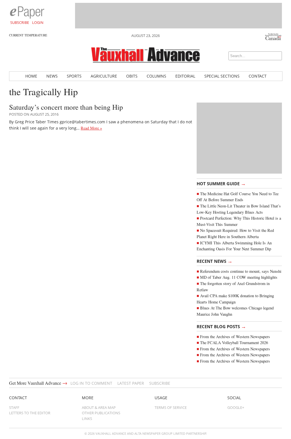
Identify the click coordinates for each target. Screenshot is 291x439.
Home (31, 76)
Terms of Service (171, 407)
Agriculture (104, 76)
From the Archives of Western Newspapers (235, 336)
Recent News (214, 260)
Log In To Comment (91, 383)
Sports (74, 76)
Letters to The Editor (29, 412)
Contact (258, 76)
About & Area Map (99, 407)
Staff (14, 407)
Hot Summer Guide (221, 183)
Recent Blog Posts (221, 326)
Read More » (91, 128)
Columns (156, 76)
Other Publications (101, 412)
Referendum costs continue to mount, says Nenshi (240, 271)
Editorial (185, 76)
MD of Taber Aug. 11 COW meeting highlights (239, 277)
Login (37, 22)
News (52, 76)
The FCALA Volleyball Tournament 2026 (234, 342)
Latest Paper (130, 383)
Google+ (235, 407)
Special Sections (222, 76)
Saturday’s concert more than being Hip (66, 107)
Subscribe (19, 22)
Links (87, 418)
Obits (132, 76)
